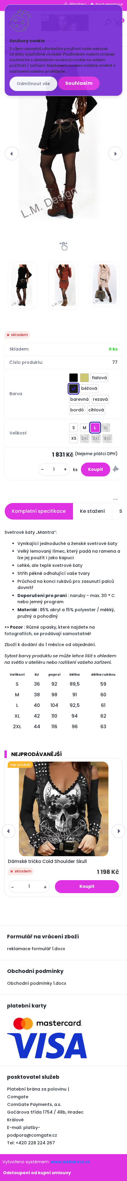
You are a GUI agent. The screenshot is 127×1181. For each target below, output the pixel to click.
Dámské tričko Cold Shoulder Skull (47, 861)
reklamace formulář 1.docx (36, 949)
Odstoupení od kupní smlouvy (37, 1173)
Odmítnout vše (33, 84)
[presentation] (11, 153)
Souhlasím (78, 83)
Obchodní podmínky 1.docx (36, 983)
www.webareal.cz (70, 1162)
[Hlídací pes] (116, 469)
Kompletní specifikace (39, 511)
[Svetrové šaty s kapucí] (63, 142)
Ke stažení (92, 511)
